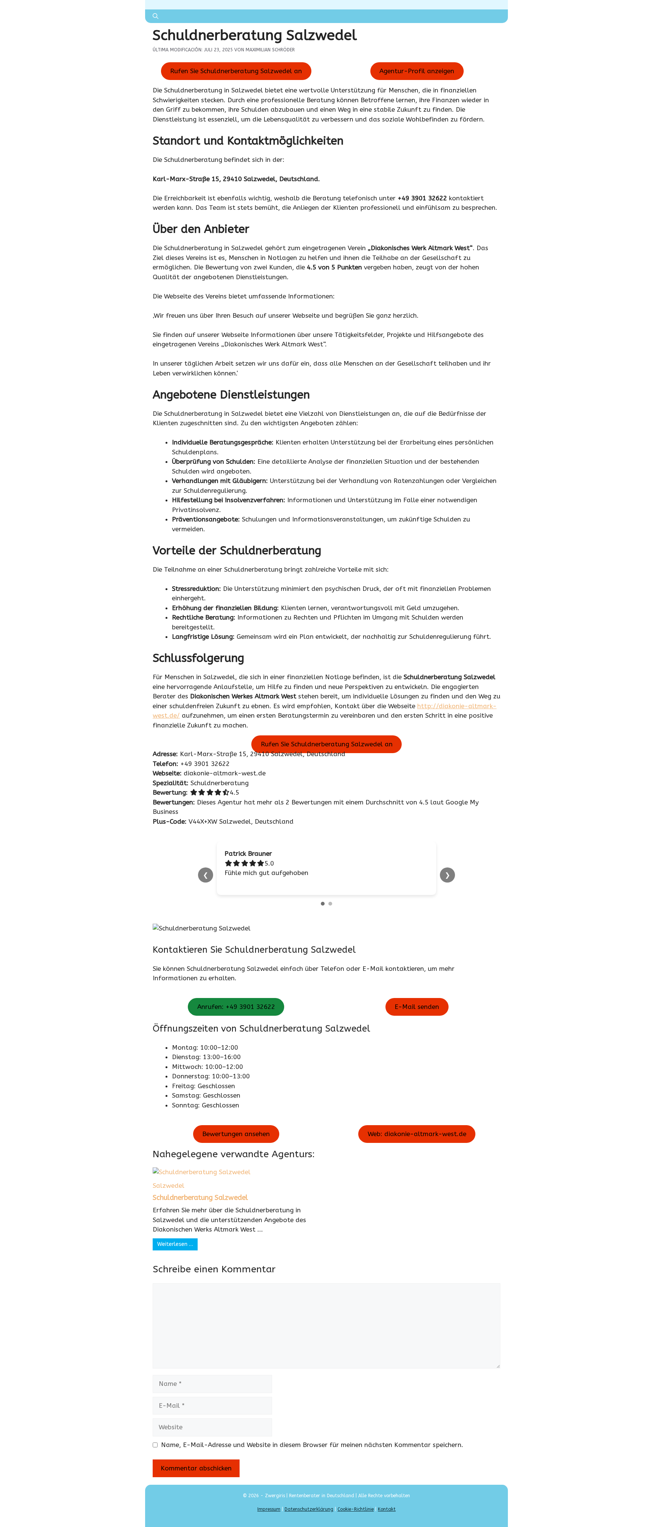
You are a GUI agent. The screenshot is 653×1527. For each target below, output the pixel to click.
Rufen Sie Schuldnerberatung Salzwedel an (236, 71)
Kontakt (387, 1509)
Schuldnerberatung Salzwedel (200, 1197)
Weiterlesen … (175, 1244)
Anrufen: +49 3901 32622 (236, 1007)
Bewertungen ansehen (236, 1134)
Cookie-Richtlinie (355, 1509)
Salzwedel (168, 1185)
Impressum (268, 1509)
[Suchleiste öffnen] (155, 16)
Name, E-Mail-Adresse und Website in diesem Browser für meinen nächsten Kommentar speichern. (312, 1445)
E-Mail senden (417, 1007)
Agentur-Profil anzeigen (416, 71)
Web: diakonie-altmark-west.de (417, 1134)
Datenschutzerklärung (309, 1509)
